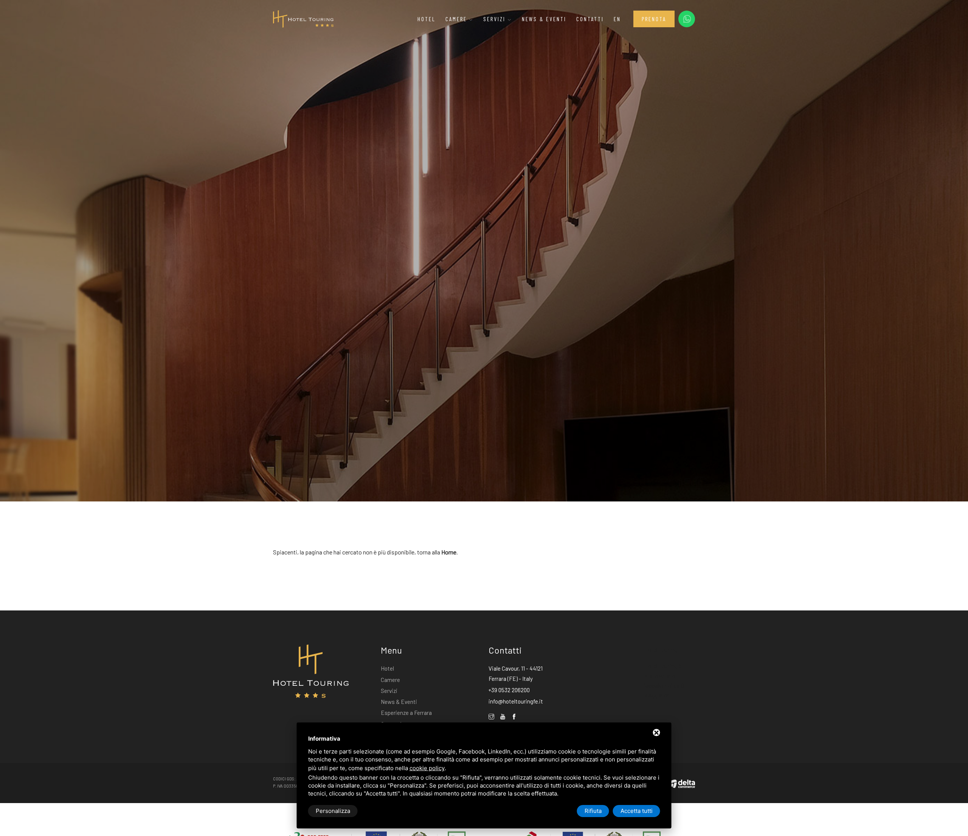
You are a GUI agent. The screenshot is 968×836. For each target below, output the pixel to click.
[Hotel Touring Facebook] (514, 716)
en (617, 19)
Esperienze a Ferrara (406, 712)
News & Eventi (544, 19)
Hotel (426, 19)
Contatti (590, 19)
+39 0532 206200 (509, 690)
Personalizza (333, 810)
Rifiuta (593, 810)
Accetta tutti (637, 810)
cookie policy (427, 768)
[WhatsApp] (686, 19)
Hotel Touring (660, 649)
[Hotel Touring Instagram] (491, 716)
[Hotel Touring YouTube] (503, 716)
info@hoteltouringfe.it (516, 701)
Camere (457, 19)
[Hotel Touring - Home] (303, 18)
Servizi (495, 19)
